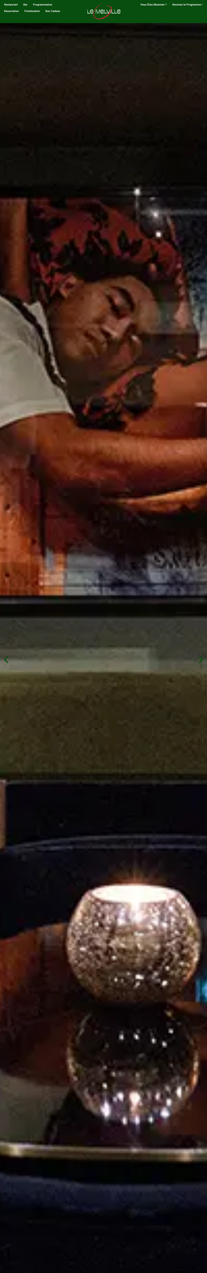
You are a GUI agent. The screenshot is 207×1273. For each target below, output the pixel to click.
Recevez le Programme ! (187, 4)
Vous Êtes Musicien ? (153, 4)
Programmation (42, 4)
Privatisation (32, 11)
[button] (6, 659)
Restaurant (11, 4)
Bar (25, 4)
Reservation (11, 11)
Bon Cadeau (52, 11)
